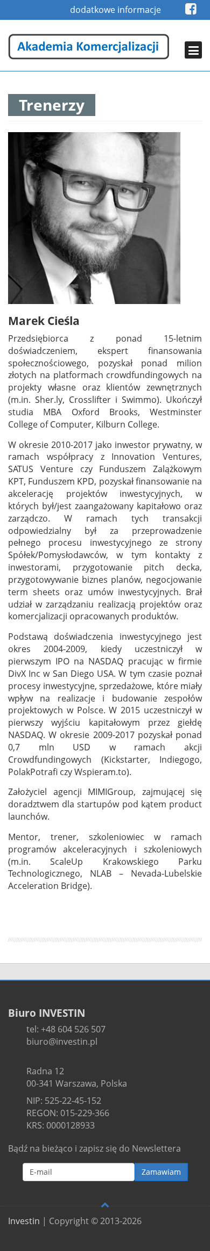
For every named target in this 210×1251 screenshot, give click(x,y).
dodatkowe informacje (115, 10)
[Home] (89, 47)
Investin (24, 1221)
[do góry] (105, 1204)
